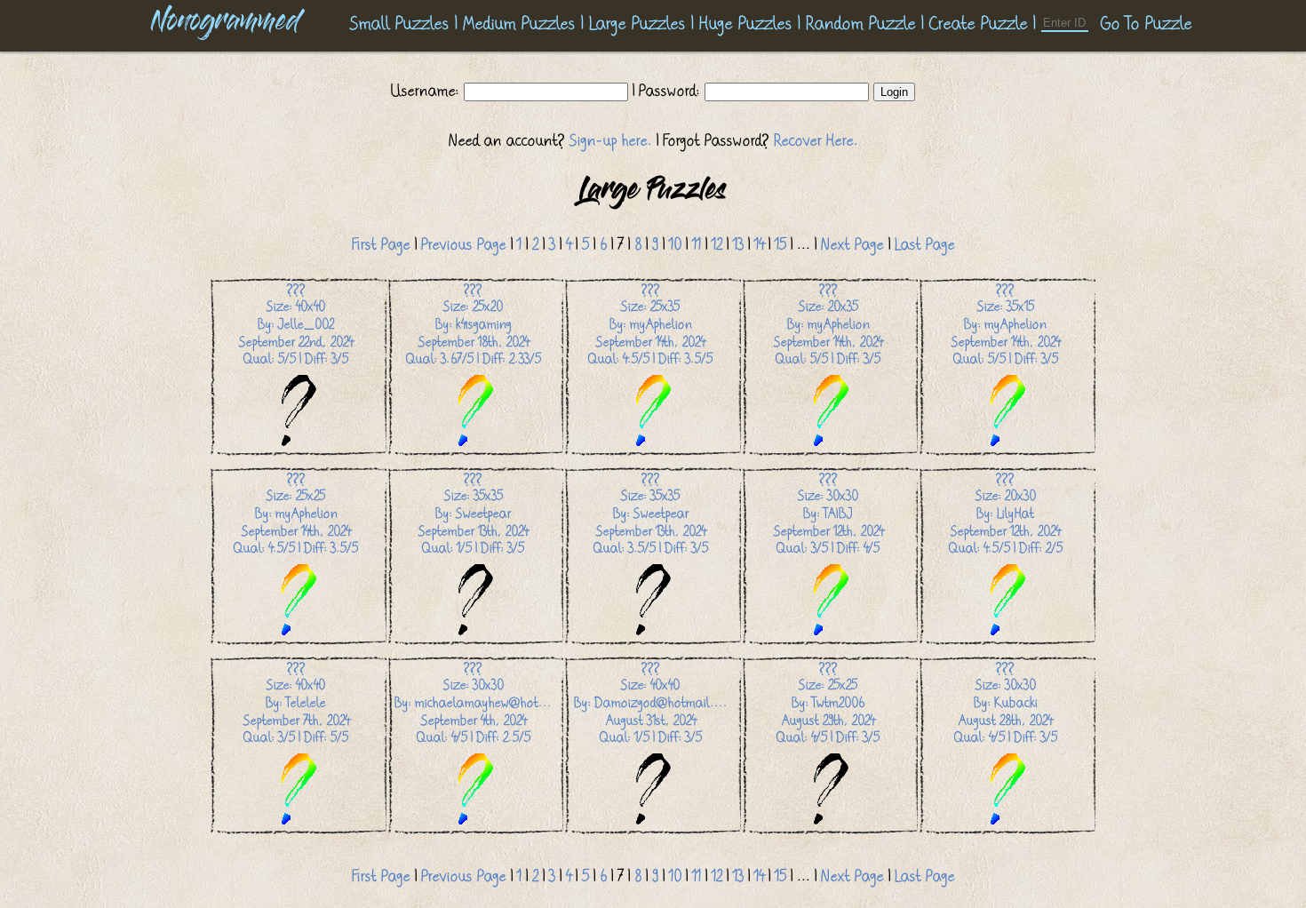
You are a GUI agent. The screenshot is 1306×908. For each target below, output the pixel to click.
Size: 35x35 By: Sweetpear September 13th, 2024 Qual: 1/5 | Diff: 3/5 (473, 513)
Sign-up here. (610, 140)
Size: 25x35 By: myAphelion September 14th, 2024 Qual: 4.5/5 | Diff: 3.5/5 (650, 324)
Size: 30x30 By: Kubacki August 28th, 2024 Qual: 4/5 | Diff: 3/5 (1005, 702)
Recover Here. (816, 140)
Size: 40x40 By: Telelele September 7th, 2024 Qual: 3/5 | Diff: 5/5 (296, 702)
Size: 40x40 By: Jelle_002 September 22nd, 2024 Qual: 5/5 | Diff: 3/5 (296, 324)
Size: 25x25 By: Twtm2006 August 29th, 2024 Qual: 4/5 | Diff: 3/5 (828, 702)
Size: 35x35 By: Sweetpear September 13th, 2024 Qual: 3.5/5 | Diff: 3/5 (650, 513)
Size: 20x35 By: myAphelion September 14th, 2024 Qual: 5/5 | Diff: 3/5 (828, 324)
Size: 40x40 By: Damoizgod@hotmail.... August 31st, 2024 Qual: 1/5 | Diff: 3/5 (651, 702)
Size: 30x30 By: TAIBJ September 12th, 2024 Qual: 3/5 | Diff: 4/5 (828, 513)
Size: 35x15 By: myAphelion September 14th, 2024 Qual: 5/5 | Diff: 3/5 (1006, 324)
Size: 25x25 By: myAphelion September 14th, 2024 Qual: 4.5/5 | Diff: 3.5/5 (296, 513)
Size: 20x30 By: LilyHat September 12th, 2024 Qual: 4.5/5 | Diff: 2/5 (1006, 513)
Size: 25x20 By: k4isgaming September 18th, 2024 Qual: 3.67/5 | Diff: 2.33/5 (473, 324)
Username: (427, 90)
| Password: (666, 90)
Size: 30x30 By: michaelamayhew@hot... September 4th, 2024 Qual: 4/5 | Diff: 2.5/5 (473, 702)
